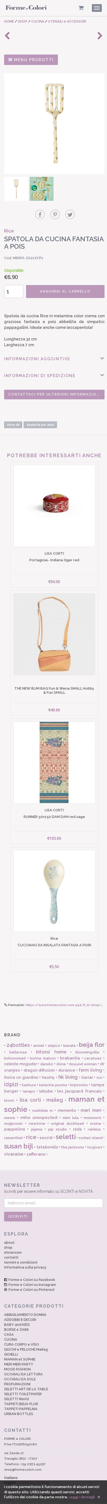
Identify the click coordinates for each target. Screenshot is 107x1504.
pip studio (57, 1129)
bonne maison (43, 1058)
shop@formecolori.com (23, 1470)
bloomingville (87, 1052)
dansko (46, 1064)
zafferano (36, 1154)
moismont (92, 1118)
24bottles (18, 1045)
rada (77, 1129)
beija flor (92, 1044)
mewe (9, 1118)
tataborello (47, 1147)
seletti (66, 1137)
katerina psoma (53, 1085)
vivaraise (13, 1154)
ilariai (87, 1077)
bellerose (18, 1052)
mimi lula (71, 1118)
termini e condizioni (20, 1262)
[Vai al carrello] (81, 8)
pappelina (14, 1129)
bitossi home (51, 1052)
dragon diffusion (39, 1070)
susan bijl (18, 1146)
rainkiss (94, 1129)
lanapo (29, 1091)
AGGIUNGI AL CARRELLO (65, 291)
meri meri (91, 1110)
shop (8, 1247)
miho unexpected (39, 1117)
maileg (54, 1100)
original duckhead (67, 1123)
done (61, 1064)
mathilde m (42, 1111)
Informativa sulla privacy (25, 1267)
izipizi (11, 1084)
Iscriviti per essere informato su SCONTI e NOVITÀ (48, 1188)
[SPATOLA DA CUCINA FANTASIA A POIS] (54, 123)
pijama (36, 1129)
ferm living (90, 1070)
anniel (38, 1046)
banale (69, 1046)
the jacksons (72, 1147)
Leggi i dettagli (82, 1497)
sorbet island (90, 1138)
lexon (9, 1100)
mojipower (13, 1123)
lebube (46, 1091)
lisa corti (30, 1100)
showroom (13, 1252)
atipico (54, 1046)
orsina (95, 1123)
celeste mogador (20, 1064)
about (9, 1242)
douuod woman (83, 1064)
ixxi (99, 1077)
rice (31, 1137)
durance (66, 1070)
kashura (29, 1085)
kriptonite (79, 1085)
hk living (68, 1077)
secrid (46, 1137)
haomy (48, 1077)
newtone (37, 1123)
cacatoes (93, 1058)
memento (67, 1110)
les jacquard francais (79, 1091)
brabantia (70, 1058)
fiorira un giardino (21, 1077)
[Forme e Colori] (26, 9)
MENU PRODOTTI (33, 60)
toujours (94, 1147)
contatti (11, 1257)
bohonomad (15, 1058)
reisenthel (13, 1138)
